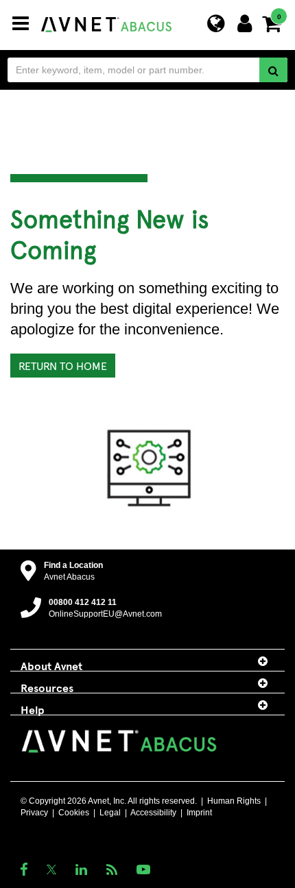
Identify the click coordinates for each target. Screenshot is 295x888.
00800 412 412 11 (83, 602)
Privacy (34, 812)
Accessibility (153, 812)
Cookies (73, 812)
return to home (63, 365)
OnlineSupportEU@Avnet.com (105, 614)
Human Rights (234, 801)
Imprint (199, 812)
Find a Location (73, 565)
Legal (110, 812)
